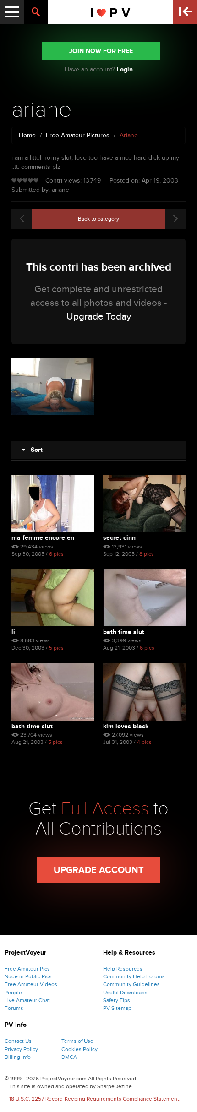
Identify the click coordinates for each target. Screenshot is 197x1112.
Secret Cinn (119, 537)
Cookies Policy (79, 1049)
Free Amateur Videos (31, 984)
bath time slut (123, 632)
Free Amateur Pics (27, 969)
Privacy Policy (21, 1049)
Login (125, 69)
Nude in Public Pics (28, 976)
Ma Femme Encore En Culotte (42, 537)
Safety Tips (116, 1000)
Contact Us (18, 1041)
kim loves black (125, 726)
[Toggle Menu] (12, 12)
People (13, 992)
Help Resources (122, 969)
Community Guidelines (131, 984)
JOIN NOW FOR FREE (101, 51)
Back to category (98, 219)
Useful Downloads (125, 992)
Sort (34, 450)
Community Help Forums (134, 976)
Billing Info (18, 1057)
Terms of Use (77, 1041)
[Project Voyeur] (111, 12)
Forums (14, 1008)
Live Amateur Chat (27, 1000)
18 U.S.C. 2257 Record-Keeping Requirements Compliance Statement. (95, 1099)
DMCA (69, 1057)
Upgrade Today (98, 316)
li (13, 632)
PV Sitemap (117, 1008)
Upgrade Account (99, 870)
